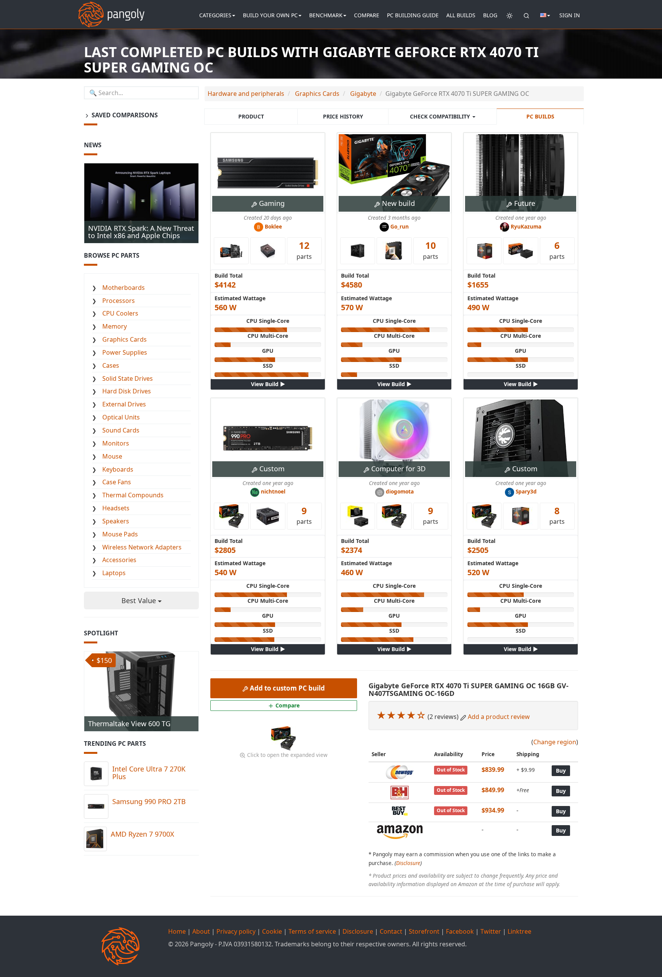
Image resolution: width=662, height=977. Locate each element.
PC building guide (413, 15)
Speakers (115, 521)
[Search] (526, 15)
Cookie (272, 931)
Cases (110, 365)
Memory (114, 326)
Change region (554, 742)
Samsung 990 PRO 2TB (149, 801)
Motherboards (123, 287)
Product (251, 116)
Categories (215, 15)
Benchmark (325, 15)
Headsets (115, 508)
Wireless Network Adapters (142, 547)
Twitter (490, 931)
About (201, 931)
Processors (118, 300)
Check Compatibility (441, 116)
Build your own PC (270, 15)
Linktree (519, 931)
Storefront (424, 931)
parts (304, 249)
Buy (561, 770)
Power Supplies (124, 352)
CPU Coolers (120, 313)
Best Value (139, 600)
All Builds (460, 15)
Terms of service (312, 931)
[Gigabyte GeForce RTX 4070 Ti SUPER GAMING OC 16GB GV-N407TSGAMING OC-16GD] (283, 738)
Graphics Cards (124, 339)
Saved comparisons (124, 115)
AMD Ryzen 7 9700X (142, 834)
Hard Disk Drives (126, 391)
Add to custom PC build (286, 688)
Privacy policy (236, 931)
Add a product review (499, 716)
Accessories (119, 560)
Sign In (569, 15)
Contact (391, 931)
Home (177, 931)
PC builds (540, 116)
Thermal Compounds (133, 495)
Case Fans (116, 482)
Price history (343, 116)
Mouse (112, 456)
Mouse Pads (120, 534)
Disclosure (408, 863)
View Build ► (268, 384)
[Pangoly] (111, 9)
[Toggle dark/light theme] (509, 15)
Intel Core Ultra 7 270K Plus (148, 772)
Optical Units (121, 417)
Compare (366, 15)
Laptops (114, 573)
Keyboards (117, 469)
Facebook (460, 931)
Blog (490, 15)
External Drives (124, 404)
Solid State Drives (127, 378)
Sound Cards (120, 430)
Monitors (115, 443)
